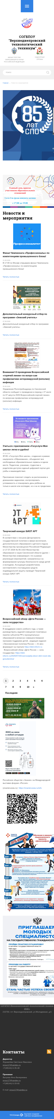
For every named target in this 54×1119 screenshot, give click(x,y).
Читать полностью (11, 277)
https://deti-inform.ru (33, 647)
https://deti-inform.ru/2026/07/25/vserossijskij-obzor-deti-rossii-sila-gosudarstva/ (27, 656)
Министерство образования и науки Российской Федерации (14, 60)
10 (28, 687)
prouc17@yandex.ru (12, 1065)
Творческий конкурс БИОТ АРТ (20, 531)
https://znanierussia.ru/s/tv (30, 788)
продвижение (37, 1116)
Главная (5, 83)
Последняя (11, 693)
